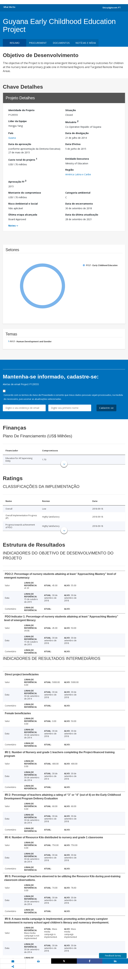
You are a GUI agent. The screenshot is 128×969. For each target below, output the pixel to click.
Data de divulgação (77, 133)
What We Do (9, 7)
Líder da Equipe (17, 121)
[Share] (89, 961)
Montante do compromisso (24, 192)
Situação (70, 110)
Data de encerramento (79, 203)
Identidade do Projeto (21, 110)
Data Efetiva (72, 144)
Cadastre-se (106, 407)
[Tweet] (64, 961)
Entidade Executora (77, 158)
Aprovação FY (17, 181)
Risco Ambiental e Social (23, 203)
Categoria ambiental (77, 192)
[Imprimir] (38, 961)
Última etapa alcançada (22, 214)
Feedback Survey (113, 955)
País (10, 133)
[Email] (13, 961)
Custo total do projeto (22, 159)
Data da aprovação (19, 144)
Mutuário (71, 122)
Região (69, 169)
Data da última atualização (81, 214)
